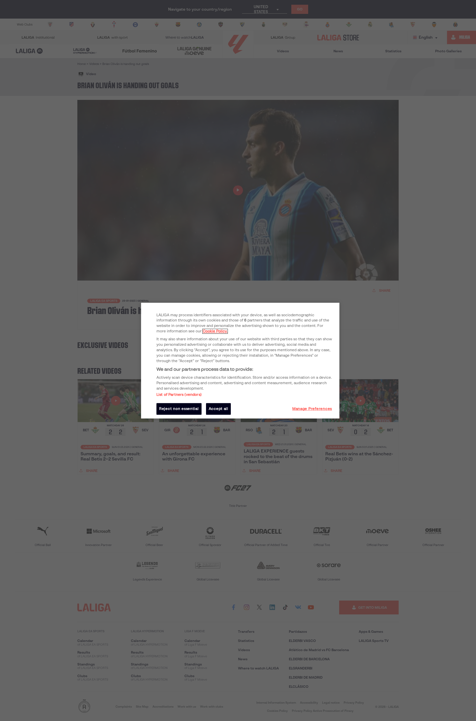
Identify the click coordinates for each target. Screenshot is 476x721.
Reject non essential (179, 409)
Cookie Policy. (215, 331)
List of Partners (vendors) (179, 395)
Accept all (218, 409)
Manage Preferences (312, 409)
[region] (240, 360)
